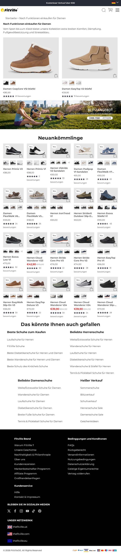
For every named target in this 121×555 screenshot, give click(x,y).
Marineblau (90, 163)
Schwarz (6, 83)
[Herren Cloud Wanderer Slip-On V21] (107, 284)
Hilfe (17, 492)
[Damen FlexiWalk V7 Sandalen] (107, 151)
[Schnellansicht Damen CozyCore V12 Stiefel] (56, 76)
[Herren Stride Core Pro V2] (84, 239)
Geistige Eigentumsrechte (83, 468)
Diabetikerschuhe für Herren (87, 359)
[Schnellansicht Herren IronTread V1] (68, 200)
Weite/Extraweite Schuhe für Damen (39, 387)
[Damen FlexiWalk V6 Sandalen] (13, 195)
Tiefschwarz (78, 83)
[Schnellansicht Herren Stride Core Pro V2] (92, 245)
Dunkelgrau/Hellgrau (11, 251)
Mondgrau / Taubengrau (6, 163)
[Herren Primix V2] (13, 151)
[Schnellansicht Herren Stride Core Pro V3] (68, 245)
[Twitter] (9, 510)
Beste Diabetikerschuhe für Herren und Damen (35, 352)
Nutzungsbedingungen (81, 459)
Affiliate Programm (25, 473)
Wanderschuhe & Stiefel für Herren (90, 366)
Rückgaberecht (77, 449)
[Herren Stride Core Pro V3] (60, 239)
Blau (114, 163)
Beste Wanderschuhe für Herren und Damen (33, 359)
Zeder (20, 296)
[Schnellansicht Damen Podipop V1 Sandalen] (92, 156)
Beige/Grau (53, 296)
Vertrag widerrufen (79, 473)
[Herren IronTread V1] (60, 195)
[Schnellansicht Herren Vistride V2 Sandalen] (68, 156)
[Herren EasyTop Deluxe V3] (37, 284)
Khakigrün (58, 162)
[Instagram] (21, 510)
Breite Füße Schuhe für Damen (36, 414)
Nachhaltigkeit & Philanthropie (32, 454)
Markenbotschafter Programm (32, 468)
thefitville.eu (20, 540)
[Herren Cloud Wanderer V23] (37, 239)
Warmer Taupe (36, 207)
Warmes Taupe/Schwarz (17, 251)
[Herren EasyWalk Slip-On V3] (13, 284)
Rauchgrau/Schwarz (107, 207)
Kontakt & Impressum (27, 496)
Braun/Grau (60, 207)
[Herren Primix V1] (37, 151)
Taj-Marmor (83, 163)
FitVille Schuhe (16, 346)
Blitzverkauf (87, 394)
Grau (20, 207)
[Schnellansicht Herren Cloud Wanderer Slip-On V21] (115, 289)
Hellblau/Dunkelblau (60, 251)
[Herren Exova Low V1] (13, 239)
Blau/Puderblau (114, 296)
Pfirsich (72, 83)
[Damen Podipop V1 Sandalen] (84, 151)
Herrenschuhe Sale (91, 407)
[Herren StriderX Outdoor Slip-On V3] (84, 195)
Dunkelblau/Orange (53, 251)
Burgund (65, 83)
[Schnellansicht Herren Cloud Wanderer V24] (68, 289)
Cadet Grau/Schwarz (83, 296)
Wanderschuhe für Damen (33, 394)
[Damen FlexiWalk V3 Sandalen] (37, 195)
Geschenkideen (89, 421)
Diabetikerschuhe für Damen (35, 407)
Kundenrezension (24, 464)
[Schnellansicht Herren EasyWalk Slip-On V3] (21, 289)
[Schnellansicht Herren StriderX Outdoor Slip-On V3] (92, 200)
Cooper (13, 83)
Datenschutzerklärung (81, 464)
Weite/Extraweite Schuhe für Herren (91, 339)
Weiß (20, 163)
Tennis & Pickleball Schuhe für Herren (92, 372)
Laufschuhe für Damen (31, 401)
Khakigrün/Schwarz (60, 296)
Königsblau (43, 251)
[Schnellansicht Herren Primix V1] (44, 156)
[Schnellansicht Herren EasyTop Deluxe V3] (44, 289)
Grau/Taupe (43, 207)
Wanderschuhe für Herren (85, 346)
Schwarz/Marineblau (114, 207)
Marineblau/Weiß (83, 251)
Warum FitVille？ (24, 445)
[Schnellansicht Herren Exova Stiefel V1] (115, 200)
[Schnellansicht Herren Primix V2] (21, 156)
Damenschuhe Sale (91, 414)
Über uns (19, 459)
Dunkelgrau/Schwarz (5, 251)
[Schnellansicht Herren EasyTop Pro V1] (115, 245)
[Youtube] (27, 510)
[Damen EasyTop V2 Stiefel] (90, 57)
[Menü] (117, 10)
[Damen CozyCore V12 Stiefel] (31, 57)
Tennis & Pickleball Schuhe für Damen (40, 421)
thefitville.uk (20, 526)
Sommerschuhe (89, 387)
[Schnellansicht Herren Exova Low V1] (21, 245)
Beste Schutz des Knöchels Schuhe (27, 366)
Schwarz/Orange (77, 251)
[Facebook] (15, 510)
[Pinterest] (39, 510)
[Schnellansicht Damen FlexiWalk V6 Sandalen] (21, 200)
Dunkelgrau (64, 162)
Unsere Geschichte (25, 449)
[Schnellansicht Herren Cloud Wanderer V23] (44, 245)
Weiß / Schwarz (43, 163)
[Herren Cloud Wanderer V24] (60, 284)
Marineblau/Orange (107, 296)
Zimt (29, 296)
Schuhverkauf (88, 401)
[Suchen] (103, 10)
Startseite (11, 18)
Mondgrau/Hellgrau (36, 251)
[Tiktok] (33, 510)
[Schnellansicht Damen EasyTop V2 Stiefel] (115, 76)
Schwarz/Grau (53, 207)
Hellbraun (90, 207)
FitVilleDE (16, 550)
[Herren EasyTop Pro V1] (107, 239)
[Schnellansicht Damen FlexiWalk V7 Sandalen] (115, 156)
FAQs (71, 445)
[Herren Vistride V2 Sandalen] (60, 151)
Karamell (13, 296)
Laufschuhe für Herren (20, 339)
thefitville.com (21, 533)
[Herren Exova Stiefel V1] (107, 195)
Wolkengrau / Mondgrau (29, 163)
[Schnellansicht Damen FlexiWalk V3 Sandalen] (44, 200)
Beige (107, 163)
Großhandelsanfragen (27, 478)
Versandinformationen (81, 454)
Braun (13, 207)
